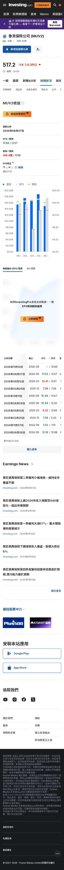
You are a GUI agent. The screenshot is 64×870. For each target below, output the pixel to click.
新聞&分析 (29, 80)
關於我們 (8, 718)
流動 (37, 725)
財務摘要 (7, 89)
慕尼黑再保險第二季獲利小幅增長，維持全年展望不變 (31, 480)
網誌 (37, 718)
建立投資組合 (42, 732)
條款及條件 (8, 827)
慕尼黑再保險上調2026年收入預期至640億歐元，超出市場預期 (31, 503)
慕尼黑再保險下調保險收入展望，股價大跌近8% (31, 549)
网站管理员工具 (43, 739)
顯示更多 (56, 590)
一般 (6, 80)
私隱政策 (7, 838)
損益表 (19, 89)
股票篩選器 (20, 14)
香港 (33, 14)
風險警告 (7, 850)
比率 (54, 89)
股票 (6, 14)
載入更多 (32, 449)
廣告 (5, 725)
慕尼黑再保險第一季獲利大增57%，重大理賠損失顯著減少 (32, 526)
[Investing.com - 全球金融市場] (20, 5)
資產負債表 (31, 89)
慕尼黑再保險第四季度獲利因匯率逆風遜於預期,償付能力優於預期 (31, 572)
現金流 (44, 89)
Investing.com (10, 488)
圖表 (15, 80)
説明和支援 (9, 732)
